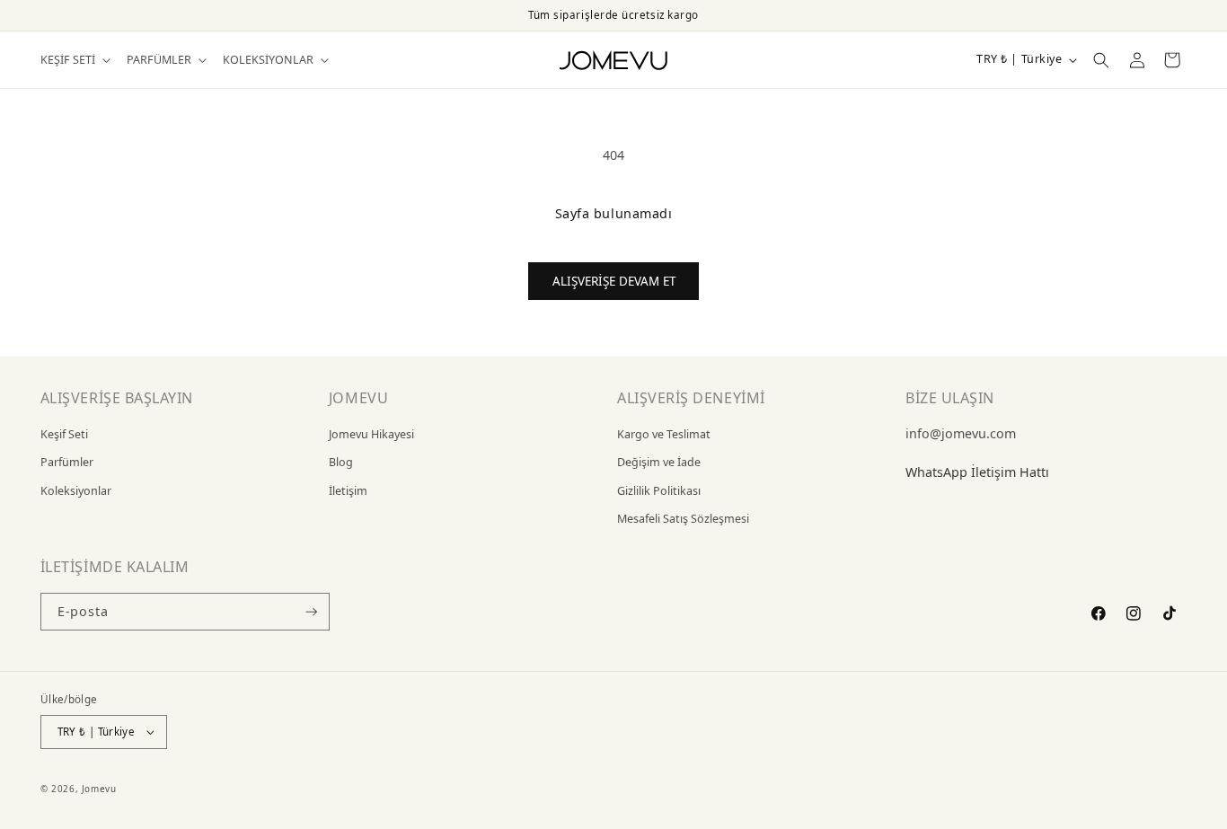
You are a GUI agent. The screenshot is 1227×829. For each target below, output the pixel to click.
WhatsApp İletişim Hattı (977, 472)
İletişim (348, 490)
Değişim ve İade (659, 462)
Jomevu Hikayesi (371, 434)
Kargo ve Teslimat (664, 434)
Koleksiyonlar (75, 490)
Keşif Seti (64, 434)
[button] (74, 60)
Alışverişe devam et (613, 281)
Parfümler (66, 462)
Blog (341, 462)
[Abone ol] (311, 612)
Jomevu (99, 788)
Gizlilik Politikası (659, 490)
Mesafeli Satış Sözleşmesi (683, 518)
